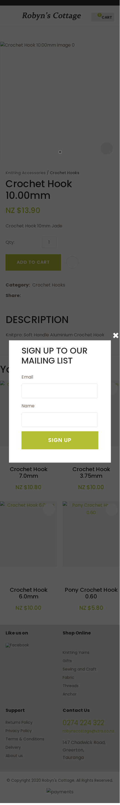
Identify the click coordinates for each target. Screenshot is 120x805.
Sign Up (60, 440)
